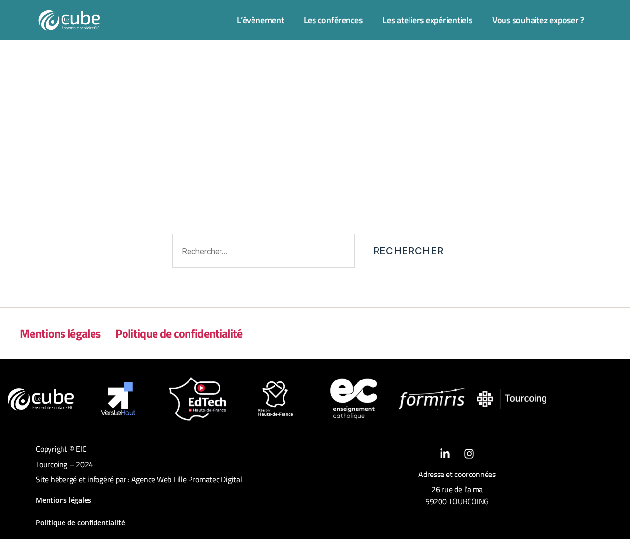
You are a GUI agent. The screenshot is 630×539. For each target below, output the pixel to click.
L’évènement (260, 20)
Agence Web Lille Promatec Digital (186, 479)
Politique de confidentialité (178, 333)
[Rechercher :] (261, 253)
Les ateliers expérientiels (427, 20)
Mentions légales (60, 333)
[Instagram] (469, 454)
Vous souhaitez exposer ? (538, 20)
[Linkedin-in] (445, 454)
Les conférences (333, 20)
